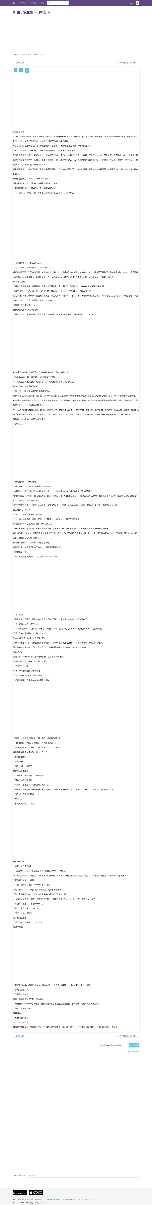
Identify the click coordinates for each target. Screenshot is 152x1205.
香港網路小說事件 (69, 1199)
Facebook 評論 (19, 1175)
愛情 (23, 54)
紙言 (15, 2)
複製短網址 (134, 1045)
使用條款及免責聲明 (34, 1199)
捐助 (42, 3)
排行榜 (33, 3)
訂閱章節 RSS (134, 1051)
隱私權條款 (49, 1199)
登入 (131, 3)
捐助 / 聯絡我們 (18, 1199)
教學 (57, 1199)
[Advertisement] (76, 34)
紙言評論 (32, 1175)
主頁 (17, 54)
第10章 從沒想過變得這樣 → (128, 63)
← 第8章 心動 (19, 63)
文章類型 (23, 3)
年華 (29, 54)
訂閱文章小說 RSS (87, 1199)
